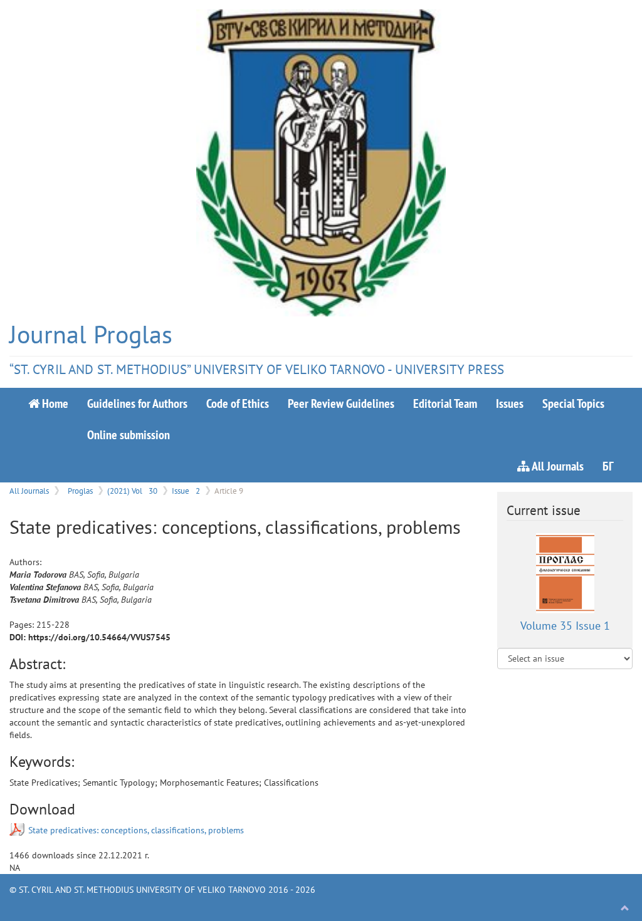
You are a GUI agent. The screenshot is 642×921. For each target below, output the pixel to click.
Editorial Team (445, 403)
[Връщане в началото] (625, 908)
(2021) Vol (132, 491)
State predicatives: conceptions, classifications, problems (136, 830)
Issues (510, 403)
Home (53, 403)
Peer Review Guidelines (341, 403)
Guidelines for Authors (137, 403)
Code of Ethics (237, 403)
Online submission (128, 434)
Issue (186, 491)
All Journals (557, 466)
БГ (608, 466)
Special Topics (573, 403)
